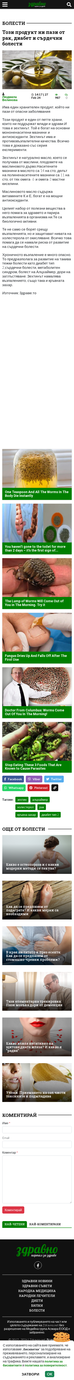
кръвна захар (26, 814)
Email (5, 1137)
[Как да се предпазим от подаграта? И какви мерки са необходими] (37, 900)
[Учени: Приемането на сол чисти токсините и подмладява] (37, 1082)
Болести (13, 23)
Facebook (15, 779)
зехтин (22, 799)
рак (41, 807)
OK (49, 1374)
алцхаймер (40, 799)
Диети (37, 1301)
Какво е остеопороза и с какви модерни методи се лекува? (32, 866)
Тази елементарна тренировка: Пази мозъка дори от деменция (34, 1003)
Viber (36, 779)
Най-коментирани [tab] (45, 1224)
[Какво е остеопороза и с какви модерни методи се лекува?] (37, 854)
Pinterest (41, 787)
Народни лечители (37, 1296)
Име (6, 1123)
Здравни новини (37, 1281)
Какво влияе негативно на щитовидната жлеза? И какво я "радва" (34, 1047)
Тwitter (56, 779)
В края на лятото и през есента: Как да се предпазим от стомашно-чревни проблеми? (33, 955)
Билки (37, 1305)
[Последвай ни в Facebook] (38, 1265)
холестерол (25, 807)
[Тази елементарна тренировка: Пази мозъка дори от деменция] (37, 991)
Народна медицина (37, 1291)
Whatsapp (16, 787)
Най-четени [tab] (15, 1224)
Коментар (10, 1152)
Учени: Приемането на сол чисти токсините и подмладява (36, 1094)
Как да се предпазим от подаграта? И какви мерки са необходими (32, 910)
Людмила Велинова (9, 98)
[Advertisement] (37, 335)
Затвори (30, 1374)
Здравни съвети (37, 1286)
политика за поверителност (46, 1365)
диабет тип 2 (50, 814)
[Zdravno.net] (37, 1251)
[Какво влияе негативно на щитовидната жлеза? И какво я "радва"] (37, 1037)
